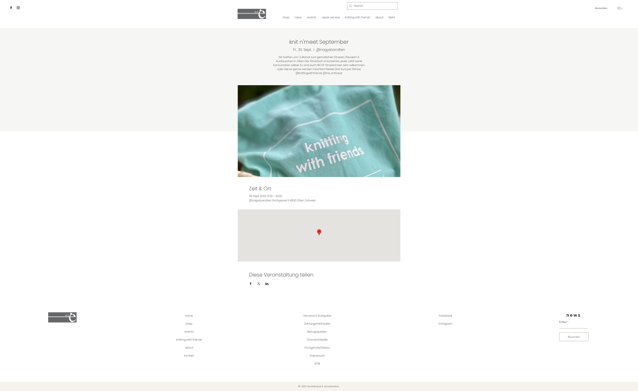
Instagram (445, 324)
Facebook (445, 316)
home (189, 316)
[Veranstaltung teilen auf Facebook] (250, 283)
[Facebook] (11, 8)
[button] (620, 8)
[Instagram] (18, 8)
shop (189, 324)
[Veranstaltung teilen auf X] (258, 283)
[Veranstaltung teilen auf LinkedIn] (266, 283)
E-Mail (563, 322)
